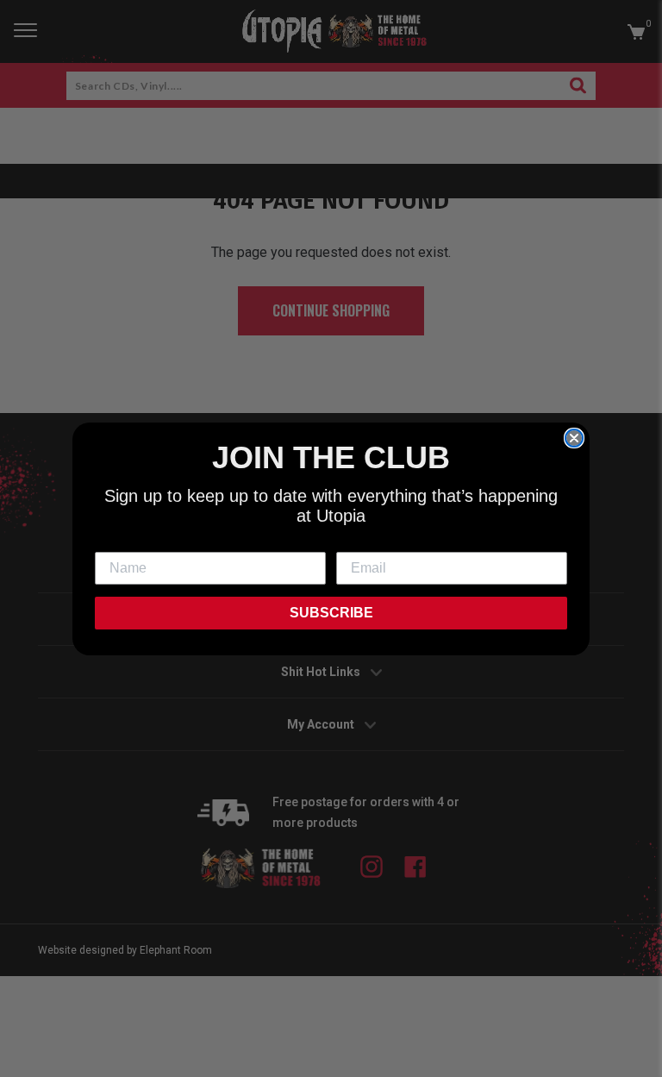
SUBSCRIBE (331, 612)
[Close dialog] (574, 438)
